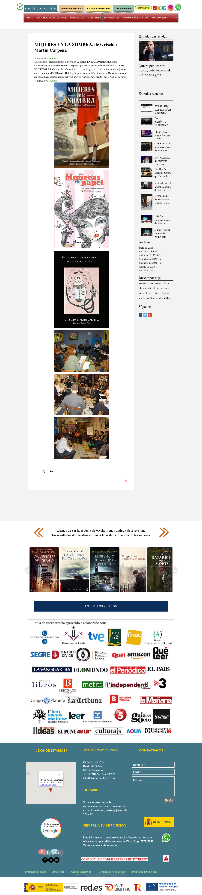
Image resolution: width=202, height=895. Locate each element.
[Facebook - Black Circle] (45, 860)
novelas (142, 298)
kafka (141, 292)
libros (156, 292)
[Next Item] (168, 51)
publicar (150, 298)
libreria (149, 292)
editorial (151, 288)
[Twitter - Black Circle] (51, 860)
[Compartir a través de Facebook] (35, 471)
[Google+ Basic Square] (150, 315)
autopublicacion (146, 283)
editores (142, 288)
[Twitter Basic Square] (145, 315)
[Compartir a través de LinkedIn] (51, 471)
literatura (165, 292)
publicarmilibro (163, 298)
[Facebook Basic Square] (140, 315)
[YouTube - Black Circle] (56, 860)
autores (158, 283)
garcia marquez (163, 288)
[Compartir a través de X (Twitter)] (43, 471)
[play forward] (175, 569)
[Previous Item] (143, 51)
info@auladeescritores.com (99, 778)
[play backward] (26, 569)
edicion (166, 283)
